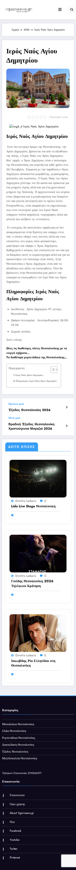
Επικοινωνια (17, 795)
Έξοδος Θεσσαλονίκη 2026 (29, 410)
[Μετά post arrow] (67, 425)
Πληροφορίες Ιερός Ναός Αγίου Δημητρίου (36, 381)
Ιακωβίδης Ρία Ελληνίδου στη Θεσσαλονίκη (33, 663)
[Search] (71, 9)
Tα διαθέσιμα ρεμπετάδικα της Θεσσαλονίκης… (36, 357)
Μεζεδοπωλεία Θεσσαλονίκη (19, 758)
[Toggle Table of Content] (52, 369)
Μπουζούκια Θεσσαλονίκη (18, 724)
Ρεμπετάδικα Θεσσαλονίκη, (18, 738)
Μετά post (14, 417)
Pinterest (15, 858)
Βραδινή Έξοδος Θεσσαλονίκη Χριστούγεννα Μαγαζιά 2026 (31, 426)
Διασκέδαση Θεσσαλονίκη (18, 745)
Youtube (14, 840)
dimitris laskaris (25, 501)
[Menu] (60, 9)
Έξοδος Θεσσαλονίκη (15, 752)
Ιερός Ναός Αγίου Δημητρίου (29, 375)
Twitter (14, 849)
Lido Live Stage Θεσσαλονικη (33, 506)
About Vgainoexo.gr (22, 813)
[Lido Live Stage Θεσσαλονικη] (38, 478)
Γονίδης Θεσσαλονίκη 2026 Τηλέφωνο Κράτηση (32, 583)
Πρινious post (16, 403)
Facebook (15, 831)
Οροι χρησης (17, 804)
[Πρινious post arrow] (67, 407)
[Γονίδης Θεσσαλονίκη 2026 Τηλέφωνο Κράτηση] (38, 553)
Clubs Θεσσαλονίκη (14, 731)
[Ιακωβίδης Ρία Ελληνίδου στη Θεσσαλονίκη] (38, 633)
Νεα (12, 822)
